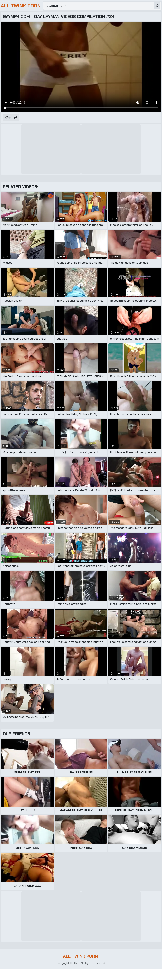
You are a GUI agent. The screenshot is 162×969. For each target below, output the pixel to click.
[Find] (157, 5)
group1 (12, 117)
